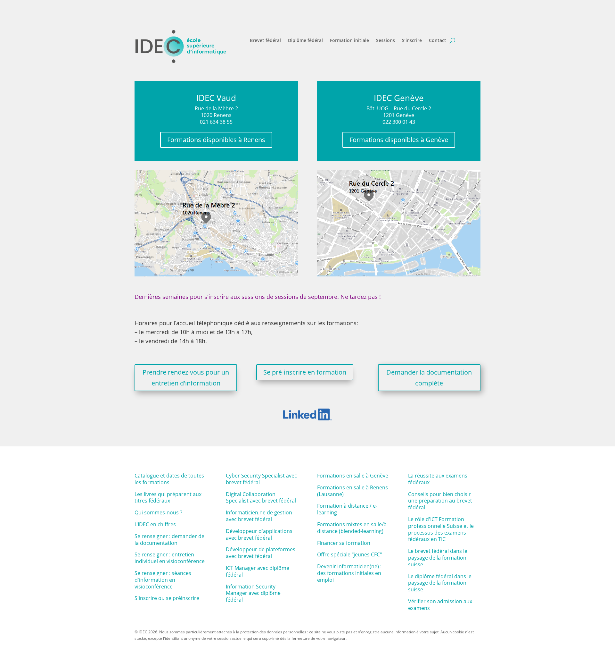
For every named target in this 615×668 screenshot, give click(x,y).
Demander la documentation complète (429, 377)
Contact (437, 40)
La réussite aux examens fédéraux (437, 479)
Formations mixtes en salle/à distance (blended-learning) (352, 528)
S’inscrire (412, 40)
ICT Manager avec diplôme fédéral (257, 571)
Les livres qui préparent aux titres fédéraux (168, 497)
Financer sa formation (343, 542)
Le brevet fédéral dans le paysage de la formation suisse (437, 557)
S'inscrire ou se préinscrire (167, 598)
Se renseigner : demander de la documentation (169, 539)
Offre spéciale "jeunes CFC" (349, 554)
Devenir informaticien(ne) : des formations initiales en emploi (349, 573)
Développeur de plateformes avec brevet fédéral (260, 553)
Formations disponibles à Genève (398, 139)
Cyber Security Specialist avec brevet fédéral (261, 479)
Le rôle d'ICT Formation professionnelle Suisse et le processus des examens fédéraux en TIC (441, 529)
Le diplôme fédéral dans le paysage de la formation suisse (440, 583)
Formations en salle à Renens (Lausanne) (352, 491)
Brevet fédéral (265, 40)
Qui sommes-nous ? (158, 512)
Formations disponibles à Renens (216, 139)
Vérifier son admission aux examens (440, 605)
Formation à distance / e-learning (347, 509)
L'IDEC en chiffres (155, 524)
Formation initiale (349, 40)
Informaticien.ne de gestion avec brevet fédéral (259, 516)
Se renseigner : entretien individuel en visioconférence (170, 558)
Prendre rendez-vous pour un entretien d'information (186, 377)
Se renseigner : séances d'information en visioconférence (163, 580)
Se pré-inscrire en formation (304, 372)
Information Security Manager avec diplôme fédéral (253, 593)
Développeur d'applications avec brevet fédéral (259, 534)
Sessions (385, 40)
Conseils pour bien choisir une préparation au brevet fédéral (440, 501)
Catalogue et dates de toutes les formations (169, 479)
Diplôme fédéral (305, 40)
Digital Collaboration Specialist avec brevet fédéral (261, 497)
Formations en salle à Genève (352, 475)
